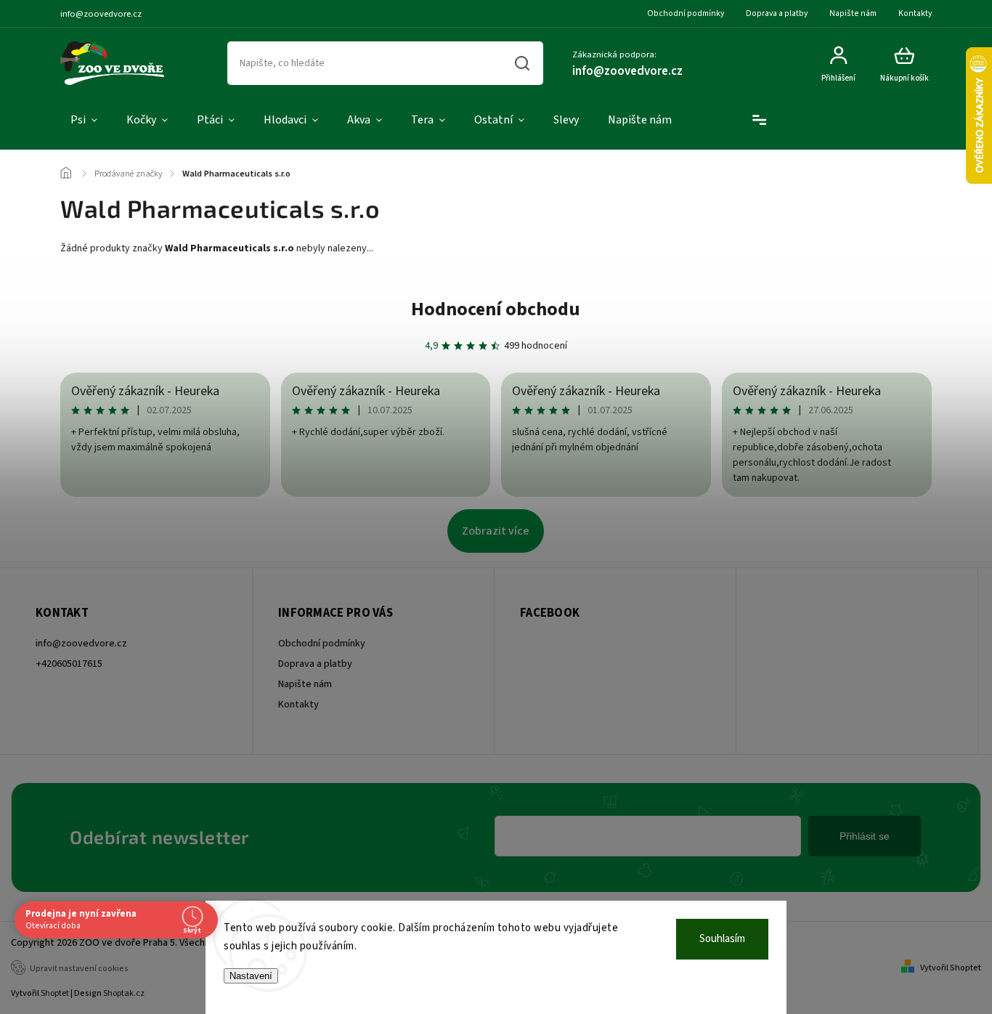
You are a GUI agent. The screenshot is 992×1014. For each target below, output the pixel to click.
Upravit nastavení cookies (79, 968)
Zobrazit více (495, 531)
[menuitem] (83, 121)
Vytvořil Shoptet (950, 968)
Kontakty (915, 13)
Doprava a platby (777, 13)
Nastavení (250, 975)
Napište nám (853, 13)
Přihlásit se (864, 836)
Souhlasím (722, 938)
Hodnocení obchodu (495, 309)
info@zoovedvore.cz (81, 643)
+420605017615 (69, 664)
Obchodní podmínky (685, 13)
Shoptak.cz (124, 993)
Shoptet (55, 993)
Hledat (521, 63)
